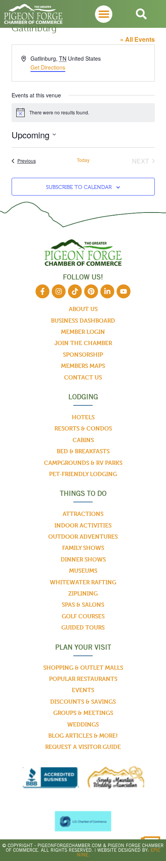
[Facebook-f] (42, 291)
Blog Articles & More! (83, 735)
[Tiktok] (75, 291)
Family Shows (83, 547)
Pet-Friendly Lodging (83, 474)
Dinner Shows (83, 559)
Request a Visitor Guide (83, 746)
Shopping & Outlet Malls (83, 667)
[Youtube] (123, 291)
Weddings (83, 724)
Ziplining (83, 593)
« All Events (137, 39)
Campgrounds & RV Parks (83, 462)
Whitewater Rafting (83, 582)
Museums (83, 570)
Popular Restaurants (83, 678)
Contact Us (83, 377)
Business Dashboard (83, 320)
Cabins (83, 440)
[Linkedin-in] (107, 291)
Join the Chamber (83, 343)
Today (83, 160)
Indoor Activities (83, 525)
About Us (83, 309)
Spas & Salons (83, 604)
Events (83, 690)
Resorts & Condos (83, 428)
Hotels (83, 417)
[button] (103, 14)
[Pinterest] (91, 291)
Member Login (83, 331)
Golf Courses (83, 616)
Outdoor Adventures (83, 536)
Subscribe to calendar (79, 187)
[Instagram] (59, 291)
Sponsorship (83, 354)
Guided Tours (83, 627)
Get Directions (47, 67)
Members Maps (83, 365)
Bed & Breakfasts (83, 451)
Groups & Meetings (83, 712)
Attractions (83, 513)
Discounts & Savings (83, 701)
